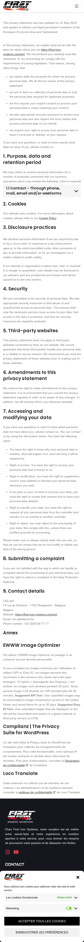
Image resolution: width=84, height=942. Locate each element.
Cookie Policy (47, 218)
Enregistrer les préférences (42, 932)
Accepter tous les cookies (42, 921)
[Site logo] (17, 6)
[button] (78, 877)
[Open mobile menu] (76, 6)
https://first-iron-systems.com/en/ (36, 614)
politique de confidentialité (35, 792)
